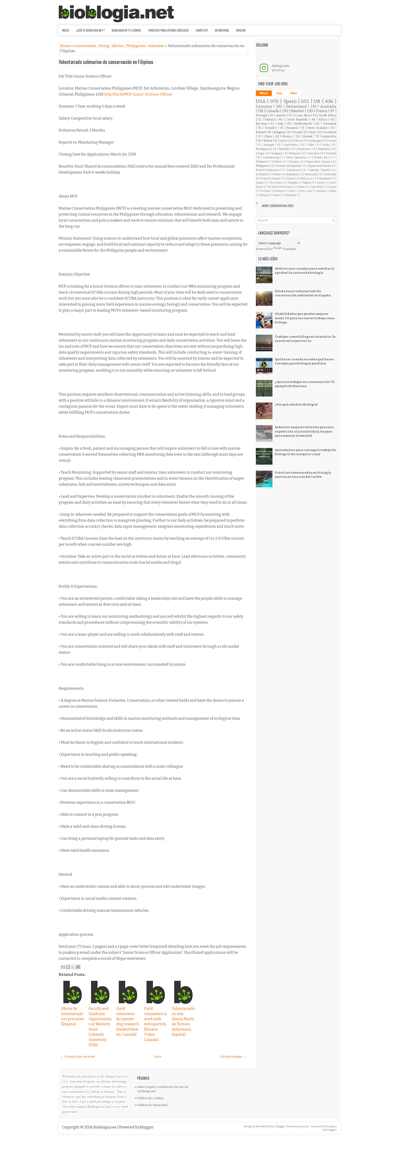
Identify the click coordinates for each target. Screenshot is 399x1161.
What (293, 93)
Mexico (288, 136)
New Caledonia (297, 157)
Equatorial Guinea (320, 165)
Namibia (284, 148)
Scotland (330, 132)
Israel (332, 140)
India (326, 144)
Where (264, 93)
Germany (264, 106)
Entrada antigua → (233, 1056)
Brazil (297, 132)
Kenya (268, 140)
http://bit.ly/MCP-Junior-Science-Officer (138, 94)
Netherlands (304, 123)
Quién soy (202, 30)
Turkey (276, 174)
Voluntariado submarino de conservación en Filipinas (106, 62)
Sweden (298, 111)
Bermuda (311, 174)
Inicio (65, 30)
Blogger (147, 1127)
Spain (290, 101)
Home (65, 46)
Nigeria (307, 182)
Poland (261, 132)
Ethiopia (280, 190)
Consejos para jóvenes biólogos (168, 30)
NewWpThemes (265, 1126)
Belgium (280, 132)
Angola (260, 182)
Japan (283, 140)
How (279, 93)
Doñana (293, 161)
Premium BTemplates (324, 1126)
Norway (262, 123)
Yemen (277, 195)
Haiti (292, 190)
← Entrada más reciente (77, 1056)
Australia (328, 106)
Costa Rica (303, 115)
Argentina (324, 148)
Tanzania (313, 153)
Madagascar (264, 148)
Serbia (321, 182)
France (322, 111)
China (268, 136)
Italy (281, 123)
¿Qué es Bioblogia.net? (90, 30)
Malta (333, 190)
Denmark (329, 123)
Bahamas (293, 174)
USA (261, 101)
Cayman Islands (319, 169)
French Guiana (271, 178)
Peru (313, 132)
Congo (260, 153)
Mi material (222, 30)
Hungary (277, 153)
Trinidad (331, 153)
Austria (281, 115)
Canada (273, 111)
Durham (265, 190)
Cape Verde (317, 186)
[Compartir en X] (73, 967)
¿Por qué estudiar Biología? (296, 404)
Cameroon (294, 169)
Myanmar (325, 178)
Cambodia (329, 174)
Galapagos (316, 140)
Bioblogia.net (105, 1127)
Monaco (264, 195)
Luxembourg (271, 157)
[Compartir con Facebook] (78, 967)
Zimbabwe (291, 195)
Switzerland (297, 106)
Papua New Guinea (318, 161)
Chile (311, 144)
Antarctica (329, 136)
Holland (261, 174)
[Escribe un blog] (68, 967)
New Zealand (318, 127)
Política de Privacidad (152, 1105)
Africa (324, 119)
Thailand (262, 161)
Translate (289, 249)
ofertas (118, 46)
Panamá (293, 127)
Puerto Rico (322, 157)
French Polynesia (268, 169)
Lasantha (303, 1126)
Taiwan (301, 186)
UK (318, 101)
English (241, 30)
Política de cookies (151, 1098)
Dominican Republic (289, 165)
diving (104, 46)
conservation (85, 46)
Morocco (306, 178)
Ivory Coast (306, 190)
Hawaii (308, 136)
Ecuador (271, 127)
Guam (290, 178)
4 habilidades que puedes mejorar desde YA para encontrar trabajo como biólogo (305, 318)
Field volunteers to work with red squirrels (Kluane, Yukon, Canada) (155, 1024)
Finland (270, 119)
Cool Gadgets (329, 1129)
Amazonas (303, 148)
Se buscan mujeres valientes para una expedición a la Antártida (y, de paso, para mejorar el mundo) (304, 431)
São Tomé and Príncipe (280, 186)
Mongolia (293, 182)
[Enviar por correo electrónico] (63, 967)
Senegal (269, 144)
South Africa (327, 115)
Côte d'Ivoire (276, 182)
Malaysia (295, 153)
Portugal (262, 115)
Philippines (136, 46)
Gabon (298, 140)
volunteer (156, 46)
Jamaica (321, 190)
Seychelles (291, 144)
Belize (277, 161)
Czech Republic (297, 119)
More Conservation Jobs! (278, 205)
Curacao (331, 186)
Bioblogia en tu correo (126, 30)
